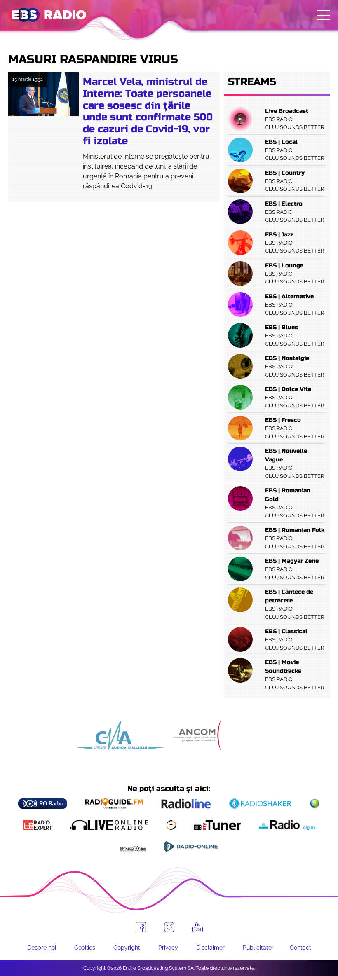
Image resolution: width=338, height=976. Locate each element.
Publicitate (257, 947)
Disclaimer (210, 947)
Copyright (126, 947)
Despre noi (41, 947)
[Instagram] (169, 927)
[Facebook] (141, 927)
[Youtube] (197, 927)
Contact (300, 947)
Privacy (168, 947)
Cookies (84, 947)
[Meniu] (323, 15)
